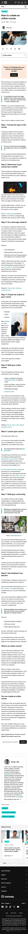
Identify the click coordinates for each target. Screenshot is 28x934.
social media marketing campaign (12, 469)
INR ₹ (23, 903)
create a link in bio (19, 475)
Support (3, 874)
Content (5, 11)
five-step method (9, 213)
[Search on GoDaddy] (25, 6)
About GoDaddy (5, 870)
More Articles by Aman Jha (11, 799)
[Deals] (15, 2)
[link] (7, 48)
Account (3, 887)
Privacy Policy (13, 913)
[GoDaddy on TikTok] (10, 907)
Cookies (20, 913)
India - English (5, 903)
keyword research (6, 267)
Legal (7, 913)
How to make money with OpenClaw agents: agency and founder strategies (12, 849)
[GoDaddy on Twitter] (14, 907)
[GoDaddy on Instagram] (6, 907)
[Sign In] (22, 2)
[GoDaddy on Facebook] (2, 907)
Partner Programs (6, 883)
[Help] (18, 2)
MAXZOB (7, 774)
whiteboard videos (9, 380)
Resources (4, 879)
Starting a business (8, 816)
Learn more (7, 855)
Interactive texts (9, 391)
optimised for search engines (10, 459)
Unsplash (19, 535)
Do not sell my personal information (14, 915)
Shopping (3, 891)
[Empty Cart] (25, 2)
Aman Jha (9, 27)
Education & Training (8, 812)
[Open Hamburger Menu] (1, 2)
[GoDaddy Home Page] (7, 896)
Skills (7, 841)
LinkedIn (20, 796)
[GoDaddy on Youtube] (18, 907)
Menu (2, 6)
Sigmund (12, 535)
